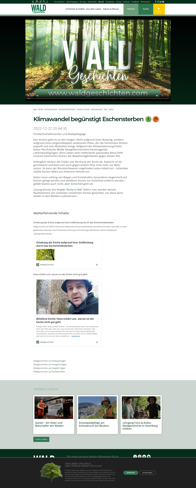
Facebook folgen (59, 361)
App (35, 109)
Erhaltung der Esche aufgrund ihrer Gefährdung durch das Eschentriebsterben (73, 222)
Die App (83, 2)
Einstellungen (97, 476)
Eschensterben (50, 109)
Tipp (105, 109)
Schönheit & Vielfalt (75, 9)
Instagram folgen (59, 364)
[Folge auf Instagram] (139, 456)
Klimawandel (96, 109)
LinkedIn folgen (58, 368)
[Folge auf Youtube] (149, 456)
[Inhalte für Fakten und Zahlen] (47, 1)
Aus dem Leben (93, 9)
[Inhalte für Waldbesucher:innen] (40, 1)
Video (111, 109)
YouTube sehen (58, 371)
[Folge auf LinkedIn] (144, 456)
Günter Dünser (83, 109)
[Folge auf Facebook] (135, 456)
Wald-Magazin (72, 2)
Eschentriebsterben (67, 109)
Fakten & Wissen (111, 9)
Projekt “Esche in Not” (69, 189)
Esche (40, 109)
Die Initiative (59, 2)
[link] (39, 9)
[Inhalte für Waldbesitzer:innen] (33, 1)
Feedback (135, 2)
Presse (119, 2)
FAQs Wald (92, 2)
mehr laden (41, 439)
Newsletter (110, 2)
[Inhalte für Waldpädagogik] (44, 1)
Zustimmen (131, 473)
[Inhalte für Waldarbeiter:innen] (37, 1)
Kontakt (126, 2)
